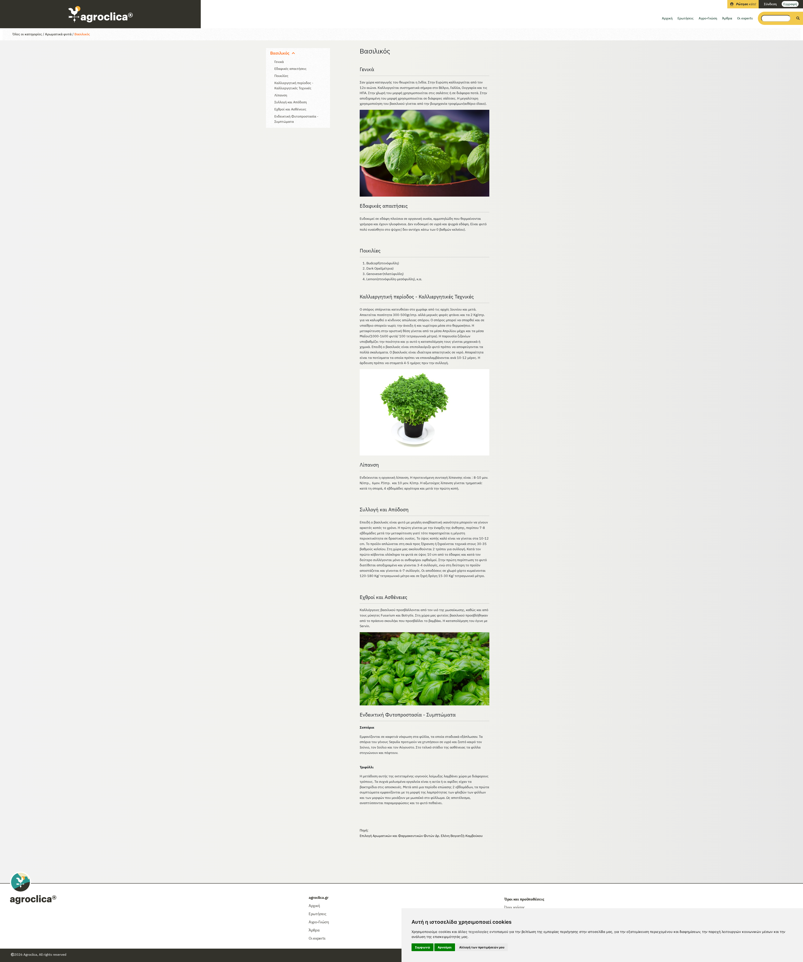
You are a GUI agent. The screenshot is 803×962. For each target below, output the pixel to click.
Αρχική (667, 18)
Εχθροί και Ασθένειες (290, 109)
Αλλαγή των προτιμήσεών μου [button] (481, 947)
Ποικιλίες (281, 76)
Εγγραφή (790, 4)
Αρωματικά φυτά (58, 34)
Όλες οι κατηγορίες (27, 34)
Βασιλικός (82, 34)
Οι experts (745, 18)
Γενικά (279, 62)
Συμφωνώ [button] (422, 947)
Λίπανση (280, 95)
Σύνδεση (770, 4)
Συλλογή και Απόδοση (290, 102)
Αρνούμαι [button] (445, 947)
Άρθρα (727, 18)
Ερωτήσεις (686, 18)
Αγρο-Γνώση (708, 18)
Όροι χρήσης (514, 907)
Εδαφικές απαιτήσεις (290, 69)
